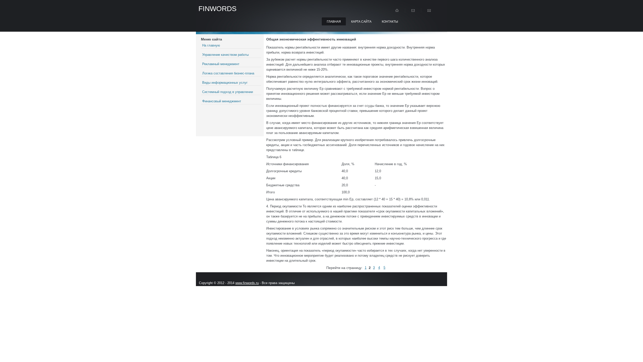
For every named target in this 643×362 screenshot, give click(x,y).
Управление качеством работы (225, 55)
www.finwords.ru (247, 283)
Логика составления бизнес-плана (228, 73)
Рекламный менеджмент (220, 64)
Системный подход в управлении (227, 92)
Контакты (390, 21)
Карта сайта (361, 21)
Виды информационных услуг (225, 82)
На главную (211, 45)
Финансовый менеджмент (221, 101)
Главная (334, 21)
